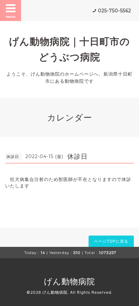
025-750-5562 (114, 11)
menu (11, 16)
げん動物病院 (69, 281)
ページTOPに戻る (111, 241)
